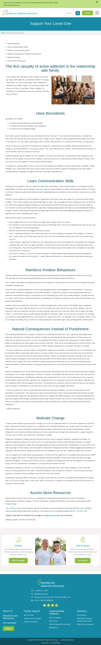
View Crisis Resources (11, 5)
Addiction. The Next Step (78, 511)
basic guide (43, 189)
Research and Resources (10, 617)
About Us (8, 611)
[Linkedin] (48, 605)
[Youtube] (52, 605)
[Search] (78, 13)
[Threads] (56, 605)
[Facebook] (44, 605)
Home (3, 33)
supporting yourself (51, 515)
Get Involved (9, 622)
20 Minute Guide (15, 508)
